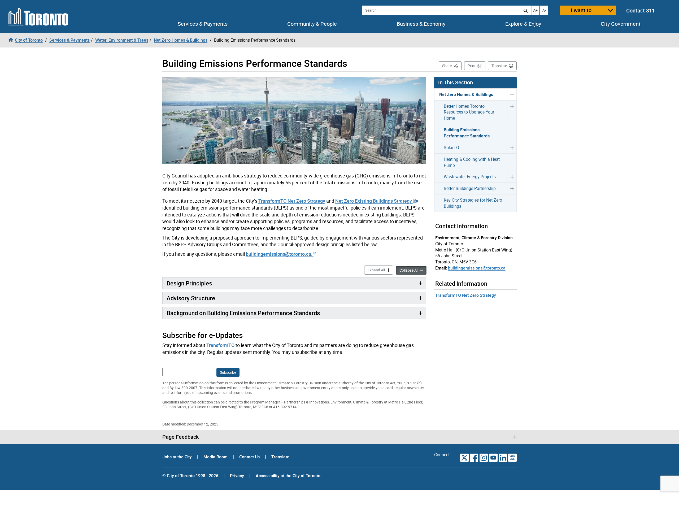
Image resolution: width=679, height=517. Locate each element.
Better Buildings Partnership (470, 188)
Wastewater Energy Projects (470, 177)
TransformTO (220, 345)
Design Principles (189, 283)
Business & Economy (421, 24)
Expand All (380, 269)
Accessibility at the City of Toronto (288, 476)
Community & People (312, 24)
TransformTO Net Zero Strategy (291, 201)
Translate (499, 65)
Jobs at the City (177, 457)
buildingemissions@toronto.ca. (279, 254)
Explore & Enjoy (523, 24)
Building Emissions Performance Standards (467, 133)
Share (452, 65)
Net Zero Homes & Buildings (466, 94)
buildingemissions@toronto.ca (477, 268)
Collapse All (412, 270)
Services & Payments (203, 24)
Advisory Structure (191, 298)
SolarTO (451, 147)
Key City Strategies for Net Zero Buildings (473, 203)
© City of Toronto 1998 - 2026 (190, 476)
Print (472, 65)
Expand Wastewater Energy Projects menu (511, 177)
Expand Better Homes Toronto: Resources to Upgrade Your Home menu (511, 112)
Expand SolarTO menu (511, 147)
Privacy (237, 476)
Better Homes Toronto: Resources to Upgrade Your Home (469, 112)
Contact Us (250, 457)
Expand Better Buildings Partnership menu (511, 188)
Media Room (216, 457)
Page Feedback (180, 437)
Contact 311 (640, 10)
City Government (621, 24)
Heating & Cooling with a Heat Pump (472, 162)
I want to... (583, 10)
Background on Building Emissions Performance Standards (243, 313)
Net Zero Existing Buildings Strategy (374, 201)
